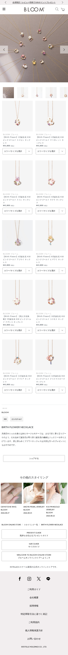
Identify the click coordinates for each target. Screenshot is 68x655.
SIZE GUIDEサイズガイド (34, 545)
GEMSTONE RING (8, 507)
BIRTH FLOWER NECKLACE (52, 525)
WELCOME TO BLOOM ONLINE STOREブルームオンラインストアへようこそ (34, 556)
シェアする (34, 458)
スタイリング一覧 (31, 525)
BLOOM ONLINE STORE (11, 525)
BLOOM (5, 412)
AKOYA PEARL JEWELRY (33, 507)
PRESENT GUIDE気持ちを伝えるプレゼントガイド (34, 534)
